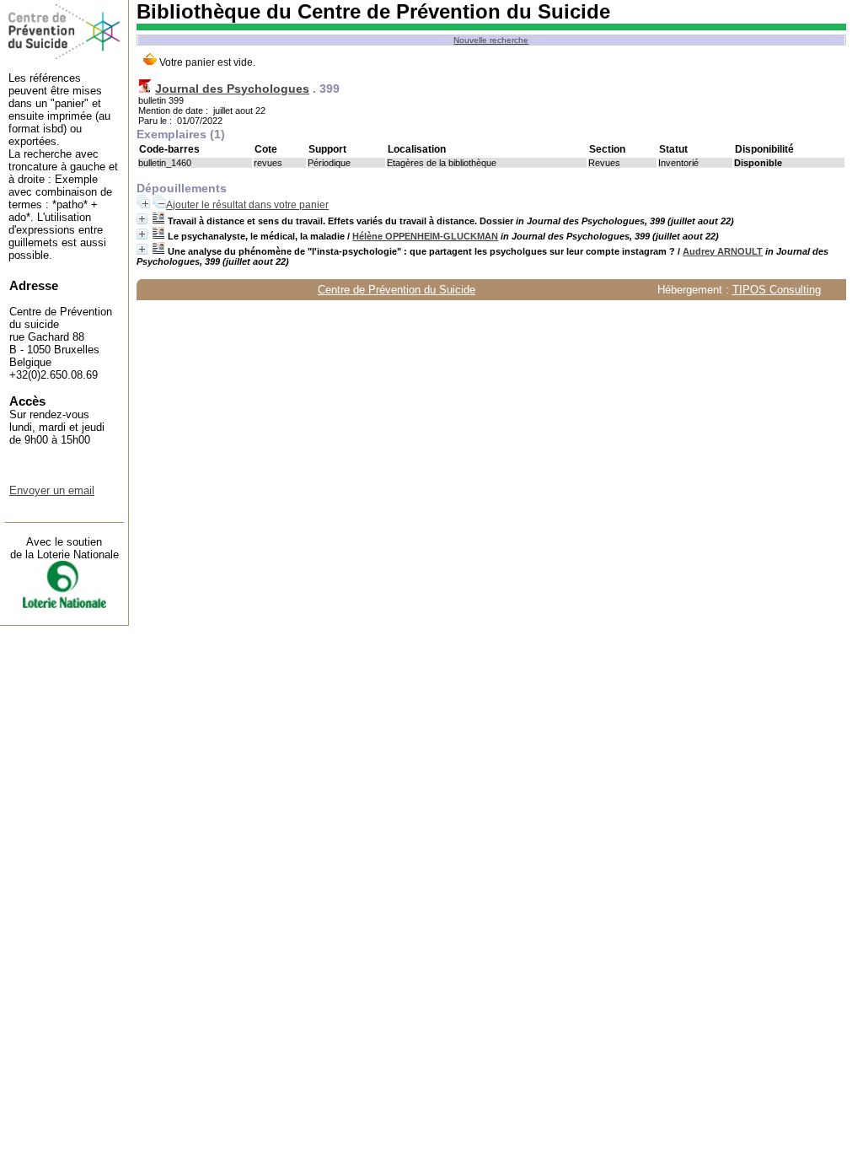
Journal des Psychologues (232, 88)
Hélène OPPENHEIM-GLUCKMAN (425, 236)
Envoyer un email (51, 490)
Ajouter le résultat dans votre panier (247, 205)
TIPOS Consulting (776, 289)
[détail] (142, 218)
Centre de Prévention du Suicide (396, 289)
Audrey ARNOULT (723, 251)
